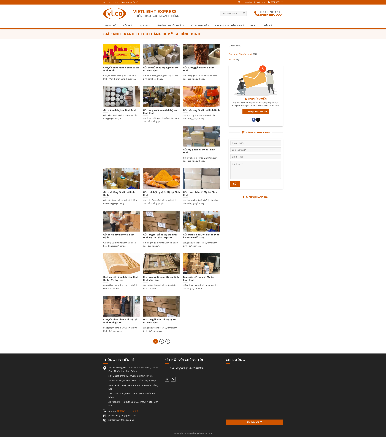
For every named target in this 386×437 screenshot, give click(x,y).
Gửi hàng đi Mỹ (199, 25)
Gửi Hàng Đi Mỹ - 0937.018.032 (187, 368)
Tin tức (254, 25)
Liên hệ (268, 25)
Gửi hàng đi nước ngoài (169, 25)
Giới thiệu (128, 25)
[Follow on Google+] (173, 379)
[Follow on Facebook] (254, 120)
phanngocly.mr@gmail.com (122, 415)
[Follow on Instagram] (167, 379)
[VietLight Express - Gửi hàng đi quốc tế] (114, 13)
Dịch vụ (143, 25)
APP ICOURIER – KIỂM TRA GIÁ (229, 25)
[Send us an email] (258, 120)
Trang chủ (110, 25)
